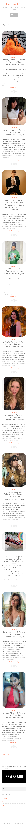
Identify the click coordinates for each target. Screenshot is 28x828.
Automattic (19, 825)
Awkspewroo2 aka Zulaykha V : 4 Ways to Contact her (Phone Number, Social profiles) (14, 495)
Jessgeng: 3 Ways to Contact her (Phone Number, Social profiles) (14, 417)
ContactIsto (14, 4)
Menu (15, 15)
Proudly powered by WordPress (14, 823)
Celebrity (14, 57)
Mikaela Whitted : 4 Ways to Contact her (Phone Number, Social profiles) (14, 344)
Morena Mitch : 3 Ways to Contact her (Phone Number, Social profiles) (14, 715)
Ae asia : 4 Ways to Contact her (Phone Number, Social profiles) (14, 558)
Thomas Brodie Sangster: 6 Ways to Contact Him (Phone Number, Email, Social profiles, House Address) (14, 205)
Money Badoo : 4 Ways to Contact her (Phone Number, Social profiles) (14, 62)
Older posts (6, 754)
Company (4, 801)
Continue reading (16, 87)
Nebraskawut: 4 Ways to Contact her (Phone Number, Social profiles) (14, 132)
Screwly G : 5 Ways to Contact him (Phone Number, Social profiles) (14, 271)
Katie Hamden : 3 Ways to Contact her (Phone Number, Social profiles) (14, 634)
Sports (3, 805)
